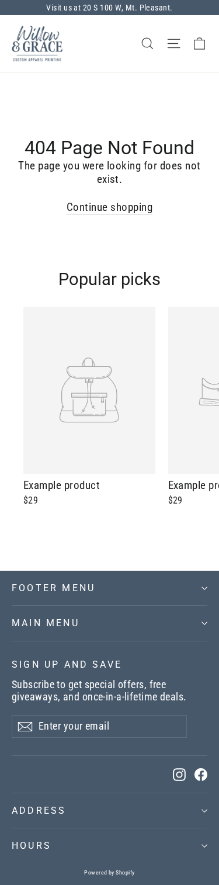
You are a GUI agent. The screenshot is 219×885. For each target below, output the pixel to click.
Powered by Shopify (109, 872)
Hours (31, 845)
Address (39, 810)
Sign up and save (67, 664)
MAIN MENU (45, 623)
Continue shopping (109, 207)
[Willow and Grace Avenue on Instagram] (179, 774)
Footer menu (53, 588)
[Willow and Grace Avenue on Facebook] (200, 774)
